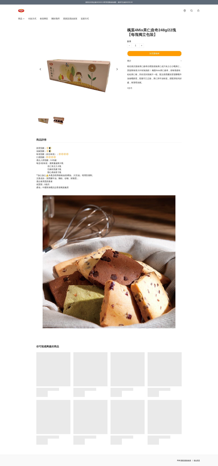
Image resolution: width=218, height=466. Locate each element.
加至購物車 (154, 53)
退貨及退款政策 (70, 19)
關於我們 (55, 19)
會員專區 (44, 19)
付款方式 (32, 19)
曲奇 (130, 88)
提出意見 (197, 460)
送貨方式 (85, 19)
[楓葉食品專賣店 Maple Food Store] (21, 11)
